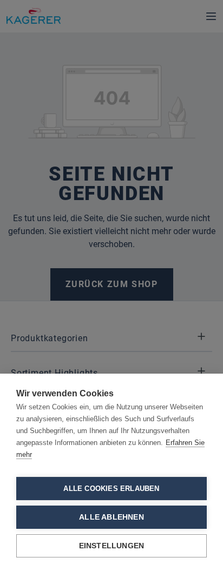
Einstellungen (112, 546)
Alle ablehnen (111, 517)
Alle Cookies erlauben (111, 488)
